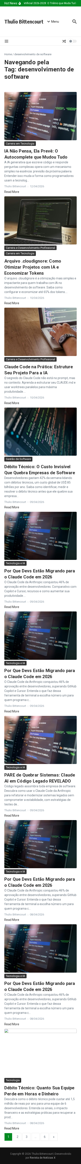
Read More (11, 192)
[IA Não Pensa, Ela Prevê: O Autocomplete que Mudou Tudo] (40, 116)
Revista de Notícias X (43, 1157)
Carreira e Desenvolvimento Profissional (30, 247)
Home (8, 54)
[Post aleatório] (64, 41)
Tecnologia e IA (15, 563)
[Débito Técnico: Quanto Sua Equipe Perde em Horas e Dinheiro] (40, 1053)
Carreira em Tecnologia (20, 143)
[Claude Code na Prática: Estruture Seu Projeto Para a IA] (40, 332)
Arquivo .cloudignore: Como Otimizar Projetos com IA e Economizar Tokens (32, 267)
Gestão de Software (18, 459)
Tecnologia (13, 1080)
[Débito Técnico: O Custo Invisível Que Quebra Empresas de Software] (40, 432)
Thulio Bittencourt (23, 21)
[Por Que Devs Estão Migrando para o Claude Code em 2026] (40, 536)
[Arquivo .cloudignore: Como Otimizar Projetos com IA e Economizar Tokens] (40, 220)
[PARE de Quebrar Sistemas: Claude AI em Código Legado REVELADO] (40, 740)
